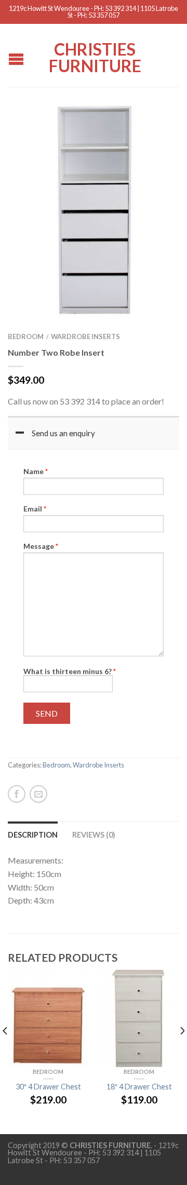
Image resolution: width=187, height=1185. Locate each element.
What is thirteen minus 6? (69, 671)
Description (33, 834)
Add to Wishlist (153, 128)
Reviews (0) (93, 834)
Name (35, 471)
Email (34, 509)
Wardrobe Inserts (85, 336)
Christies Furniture (95, 56)
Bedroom (26, 336)
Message (40, 546)
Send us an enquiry (63, 433)
